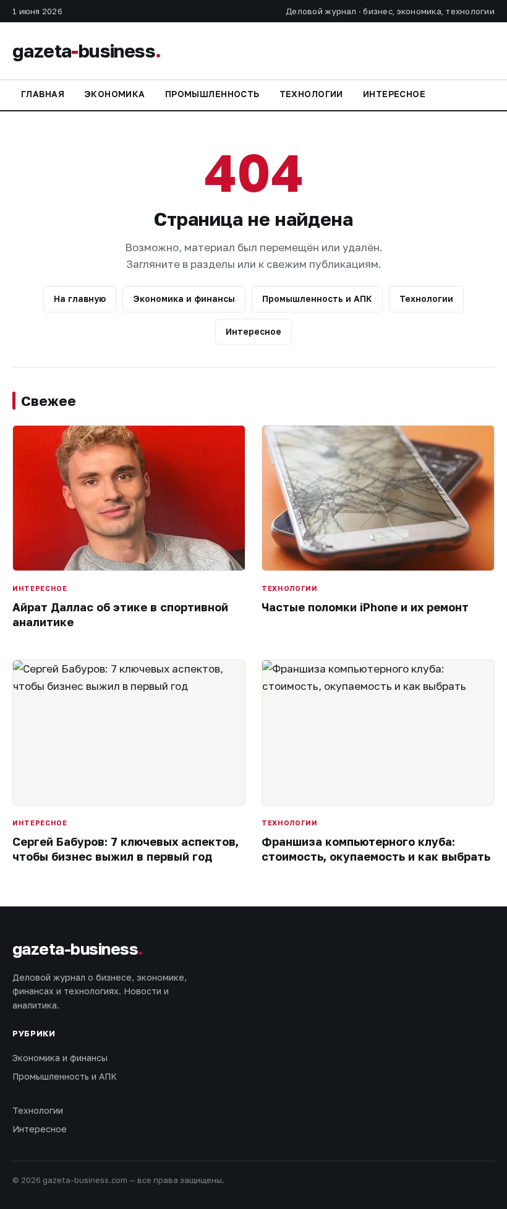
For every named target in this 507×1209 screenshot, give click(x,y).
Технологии (311, 93)
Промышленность (212, 93)
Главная (42, 93)
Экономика (114, 93)
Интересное (394, 93)
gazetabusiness (86, 51)
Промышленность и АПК (317, 298)
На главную (80, 298)
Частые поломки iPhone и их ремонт (365, 607)
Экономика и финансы (184, 298)
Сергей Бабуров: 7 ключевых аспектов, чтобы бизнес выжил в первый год (125, 849)
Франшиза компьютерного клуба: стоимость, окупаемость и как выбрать (376, 849)
